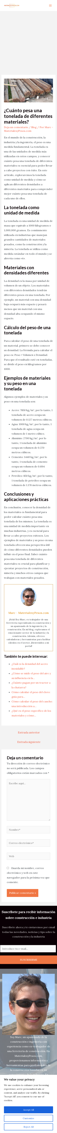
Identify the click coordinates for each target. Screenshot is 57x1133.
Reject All (29, 1126)
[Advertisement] (28, 41)
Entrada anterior (29, 732)
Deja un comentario (16, 127)
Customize (28, 1118)
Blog (34, 127)
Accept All (28, 1109)
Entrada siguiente (29, 742)
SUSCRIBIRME (28, 959)
